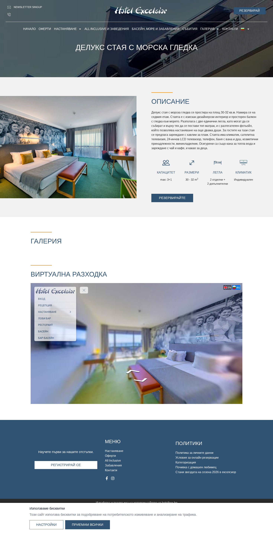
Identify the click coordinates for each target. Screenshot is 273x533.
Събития (189, 28)
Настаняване (65, 28)
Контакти (230, 28)
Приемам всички (87, 524)
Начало (29, 28)
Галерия (207, 28)
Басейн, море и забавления (155, 28)
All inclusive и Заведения (106, 28)
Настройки (46, 524)
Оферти (45, 28)
